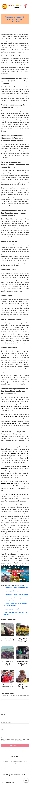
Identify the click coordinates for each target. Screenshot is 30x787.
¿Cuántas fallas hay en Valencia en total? (16, 587)
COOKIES (5, 761)
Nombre (3, 714)
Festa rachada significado (11, 591)
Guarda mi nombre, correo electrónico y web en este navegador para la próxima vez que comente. (15, 740)
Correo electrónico (7, 722)
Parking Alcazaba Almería (11, 609)
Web (2, 729)
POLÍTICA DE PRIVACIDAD (16, 761)
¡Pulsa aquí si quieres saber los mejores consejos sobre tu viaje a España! (15, 19)
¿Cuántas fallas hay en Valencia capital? (16, 594)
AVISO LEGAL (15, 756)
